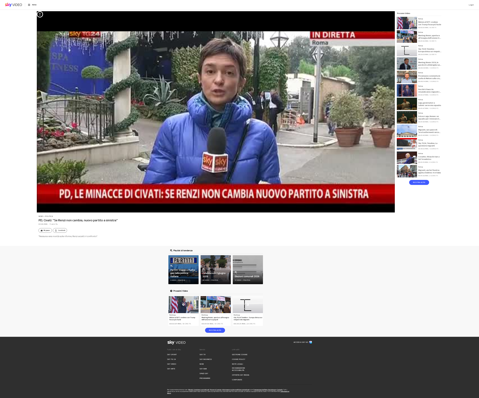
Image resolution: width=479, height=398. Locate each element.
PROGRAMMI (205, 378)
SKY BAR (203, 369)
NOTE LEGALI (237, 364)
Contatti (280, 390)
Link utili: (236, 349)
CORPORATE (237, 380)
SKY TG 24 (171, 359)
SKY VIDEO (171, 364)
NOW (202, 364)
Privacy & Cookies (216, 390)
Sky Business (206, 359)
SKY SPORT (172, 354)
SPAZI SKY (204, 373)
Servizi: (203, 349)
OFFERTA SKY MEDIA (240, 375)
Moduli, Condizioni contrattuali (198, 390)
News (41, 216)
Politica (49, 216)
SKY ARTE (171, 369)
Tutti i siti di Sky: (174, 349)
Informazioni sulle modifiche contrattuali (236, 390)
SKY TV (203, 354)
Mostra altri (419, 182)
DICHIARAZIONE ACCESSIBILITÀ (238, 369)
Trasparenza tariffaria (260, 390)
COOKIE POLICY (238, 359)
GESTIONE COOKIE (239, 354)
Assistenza (272, 390)
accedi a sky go (301, 342)
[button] (45, 230)
